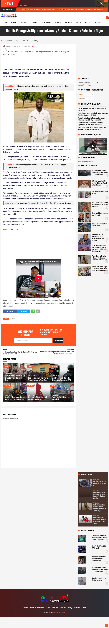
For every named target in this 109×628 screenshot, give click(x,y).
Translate (89, 85)
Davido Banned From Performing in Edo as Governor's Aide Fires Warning (82, 9)
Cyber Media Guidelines (59, 608)
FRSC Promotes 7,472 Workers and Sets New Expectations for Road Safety (90, 124)
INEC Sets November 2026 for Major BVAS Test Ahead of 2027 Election (99, 183)
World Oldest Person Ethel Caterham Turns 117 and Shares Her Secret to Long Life (92, 128)
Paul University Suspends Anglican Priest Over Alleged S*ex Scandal (43, 203)
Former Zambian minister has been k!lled (61, 398)
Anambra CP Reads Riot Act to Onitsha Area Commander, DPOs (61, 379)
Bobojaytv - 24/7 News (59, 612)
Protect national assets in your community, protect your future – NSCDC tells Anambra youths (99, 248)
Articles (98, 22)
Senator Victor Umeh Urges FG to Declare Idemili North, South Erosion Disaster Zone (100, 269)
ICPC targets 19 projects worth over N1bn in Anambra (37, 398)
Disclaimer (77, 608)
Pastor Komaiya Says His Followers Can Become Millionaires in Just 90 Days (91, 119)
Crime (13, 319)
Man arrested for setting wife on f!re (100, 193)
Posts (82, 95)
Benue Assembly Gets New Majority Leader (99, 225)
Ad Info (48, 608)
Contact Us (40, 608)
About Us (33, 608)
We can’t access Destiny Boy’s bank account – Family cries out (98, 559)
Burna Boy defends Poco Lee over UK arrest (100, 214)
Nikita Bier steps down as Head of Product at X (99, 579)
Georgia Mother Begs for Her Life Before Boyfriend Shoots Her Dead (15, 378)
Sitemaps (26, 608)
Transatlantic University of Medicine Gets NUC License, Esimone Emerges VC (99, 537)
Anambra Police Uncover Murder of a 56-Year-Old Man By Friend (15, 398)
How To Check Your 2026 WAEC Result (99, 547)
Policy (70, 608)
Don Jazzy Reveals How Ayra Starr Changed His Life (39, 9)
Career (84, 608)
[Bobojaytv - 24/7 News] (54, 603)
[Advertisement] (42, 61)
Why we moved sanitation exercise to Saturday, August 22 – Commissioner (100, 172)
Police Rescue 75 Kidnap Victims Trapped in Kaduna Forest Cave (38, 379)
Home (5, 22)
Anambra (54, 367)
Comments (83, 98)
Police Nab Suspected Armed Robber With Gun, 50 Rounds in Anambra (100, 204)
